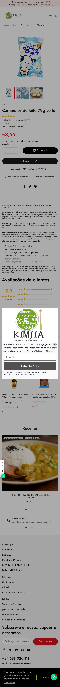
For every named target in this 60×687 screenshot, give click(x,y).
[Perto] (55, 344)
